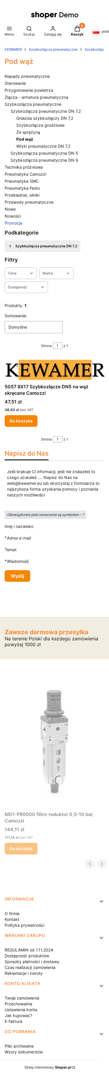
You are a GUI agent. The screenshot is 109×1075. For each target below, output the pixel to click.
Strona (46, 345)
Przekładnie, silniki (22, 195)
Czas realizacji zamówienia (30, 967)
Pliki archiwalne (19, 1046)
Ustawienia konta (21, 1009)
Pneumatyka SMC (22, 181)
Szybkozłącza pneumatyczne (53, 49)
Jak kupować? (18, 1015)
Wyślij (17, 576)
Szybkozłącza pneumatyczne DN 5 (44, 153)
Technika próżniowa (24, 167)
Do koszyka (21, 420)
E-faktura (13, 1021)
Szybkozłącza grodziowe (40, 125)
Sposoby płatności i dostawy (32, 961)
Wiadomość (18, 561)
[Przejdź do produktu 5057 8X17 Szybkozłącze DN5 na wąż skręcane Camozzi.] (54, 369)
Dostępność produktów (27, 955)
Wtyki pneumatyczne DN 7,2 (43, 146)
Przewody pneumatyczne (29, 202)
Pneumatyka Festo (22, 188)
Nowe (10, 209)
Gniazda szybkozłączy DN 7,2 (44, 118)
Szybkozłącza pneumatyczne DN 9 (44, 160)
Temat (11, 549)
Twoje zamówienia (22, 997)
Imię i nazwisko (19, 526)
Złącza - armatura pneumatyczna (36, 97)
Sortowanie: (16, 315)
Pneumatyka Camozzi (25, 174)
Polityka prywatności (24, 925)
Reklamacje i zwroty (24, 973)
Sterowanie (15, 83)
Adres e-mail (19, 537)
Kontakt (12, 919)
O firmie (12, 913)
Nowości (13, 216)
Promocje (13, 223)
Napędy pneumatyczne (27, 76)
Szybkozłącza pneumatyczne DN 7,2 (45, 111)
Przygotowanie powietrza (29, 90)
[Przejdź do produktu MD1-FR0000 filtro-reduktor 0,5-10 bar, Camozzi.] (54, 743)
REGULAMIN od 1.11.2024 (29, 949)
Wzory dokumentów (24, 1051)
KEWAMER (13, 49)
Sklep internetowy (47, 1067)
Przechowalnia (18, 1003)
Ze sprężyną (28, 132)
